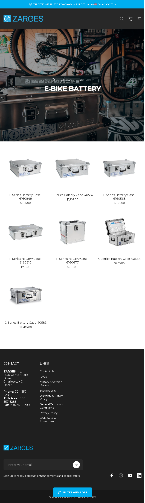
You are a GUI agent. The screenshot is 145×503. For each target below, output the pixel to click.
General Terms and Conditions (52, 406)
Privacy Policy (48, 413)
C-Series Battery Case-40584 (119, 258)
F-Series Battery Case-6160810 (25, 260)
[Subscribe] (76, 464)
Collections (65, 79)
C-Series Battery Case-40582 (72, 195)
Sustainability (48, 390)
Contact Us (47, 371)
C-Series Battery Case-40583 (26, 322)
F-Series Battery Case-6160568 (119, 196)
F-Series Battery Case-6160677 (72, 260)
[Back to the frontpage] (53, 80)
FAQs (43, 376)
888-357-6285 (15, 400)
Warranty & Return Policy (51, 397)
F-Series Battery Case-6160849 (25, 196)
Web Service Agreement (48, 420)
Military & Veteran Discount (51, 383)
